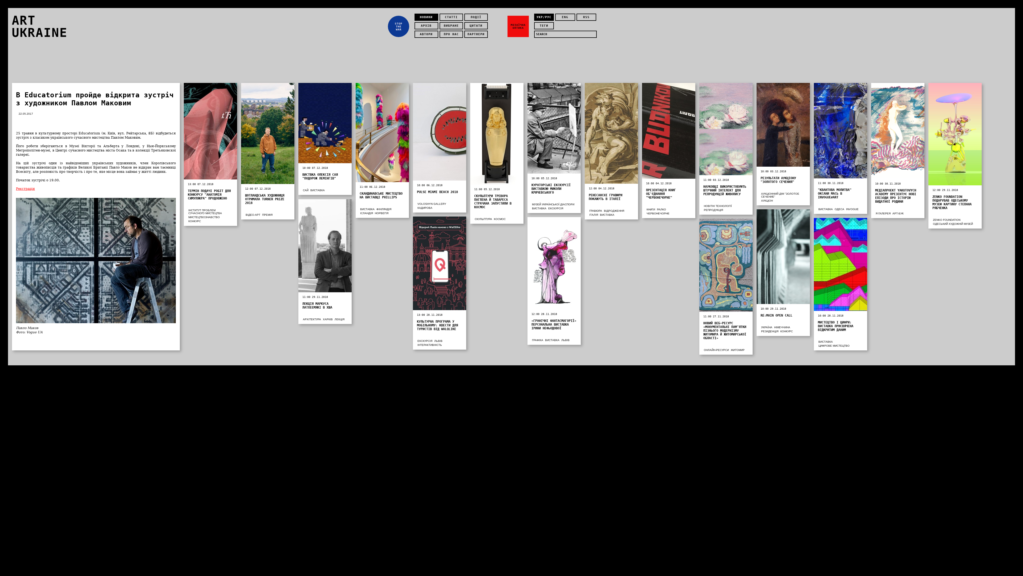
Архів (426, 25)
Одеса (839, 209)
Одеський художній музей (953, 223)
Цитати (476, 25)
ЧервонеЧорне (658, 213)
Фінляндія (383, 209)
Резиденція (769, 331)
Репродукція (713, 210)
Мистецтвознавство (204, 217)
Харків (328, 319)
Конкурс (194, 221)
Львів (438, 340)
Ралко (661, 209)
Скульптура (483, 219)
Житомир (738, 350)
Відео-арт (253, 214)
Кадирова (424, 207)
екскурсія (555, 208)
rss (586, 17)
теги (544, 25)
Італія (593, 214)
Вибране (451, 25)
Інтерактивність (429, 344)
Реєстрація (25, 189)
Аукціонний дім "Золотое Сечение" (780, 195)
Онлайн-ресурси (716, 350)
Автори (426, 34)
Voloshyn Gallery (431, 203)
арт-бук (898, 213)
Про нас (451, 34)
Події (476, 17)
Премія (267, 214)
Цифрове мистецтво (834, 345)
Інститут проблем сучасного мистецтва (205, 212)
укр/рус (544, 17)
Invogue (852, 209)
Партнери (476, 34)
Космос (500, 219)
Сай (305, 190)
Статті (451, 17)
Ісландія (366, 213)
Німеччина (782, 327)
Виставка (317, 190)
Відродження (614, 210)
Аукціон (767, 200)
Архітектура (312, 319)
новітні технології (718, 206)
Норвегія (381, 213)
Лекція (339, 319)
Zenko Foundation (946, 219)
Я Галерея (883, 213)
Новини (426, 17)
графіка (537, 340)
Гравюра (595, 210)
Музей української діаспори (553, 204)
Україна (766, 327)
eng (565, 17)
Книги (651, 209)
